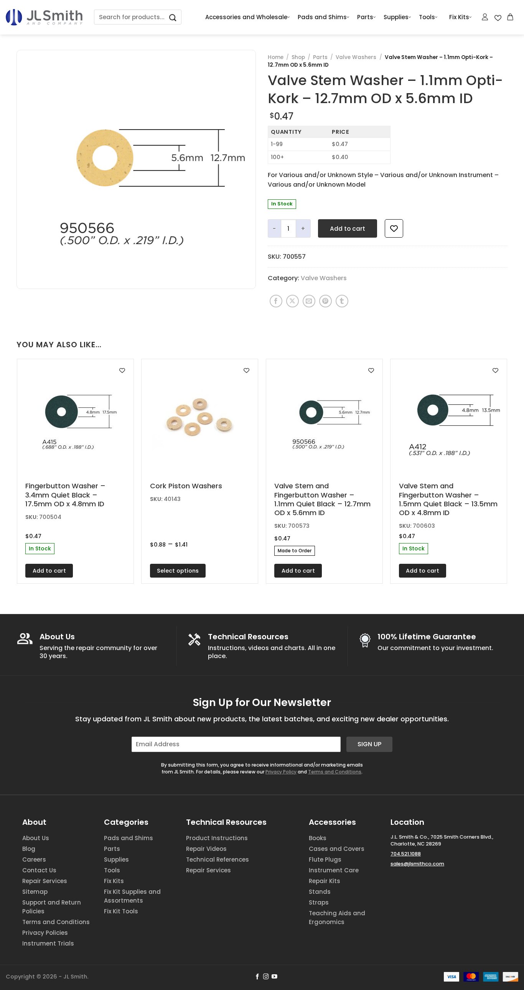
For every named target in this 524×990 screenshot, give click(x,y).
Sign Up (369, 744)
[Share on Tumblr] (342, 301)
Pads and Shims (322, 17)
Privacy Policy (281, 771)
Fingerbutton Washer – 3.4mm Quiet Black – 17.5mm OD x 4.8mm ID (65, 494)
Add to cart (347, 229)
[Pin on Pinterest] (325, 301)
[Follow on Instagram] (266, 977)
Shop (298, 57)
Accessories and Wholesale (246, 17)
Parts (365, 17)
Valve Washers (356, 57)
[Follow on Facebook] (257, 977)
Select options (178, 571)
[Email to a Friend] (309, 301)
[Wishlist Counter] (497, 17)
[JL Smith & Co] (44, 17)
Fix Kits (459, 17)
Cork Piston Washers (186, 485)
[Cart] (510, 17)
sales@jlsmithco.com (417, 863)
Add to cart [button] (49, 571)
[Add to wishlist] (394, 228)
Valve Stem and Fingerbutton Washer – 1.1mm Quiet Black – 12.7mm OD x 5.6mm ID (322, 499)
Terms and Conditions (334, 771)
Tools (427, 17)
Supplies (396, 17)
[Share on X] (292, 301)
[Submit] (173, 17)
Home (275, 57)
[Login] (485, 17)
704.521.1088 (406, 853)
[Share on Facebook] (276, 301)
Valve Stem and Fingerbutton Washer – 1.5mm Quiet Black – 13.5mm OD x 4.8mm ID (448, 499)
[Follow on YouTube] (274, 977)
